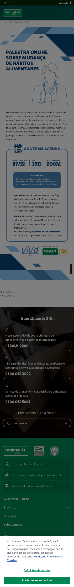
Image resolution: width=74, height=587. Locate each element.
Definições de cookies (37, 570)
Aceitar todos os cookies (37, 580)
